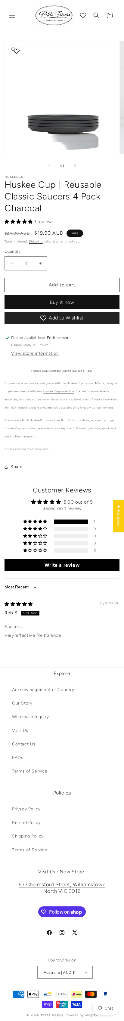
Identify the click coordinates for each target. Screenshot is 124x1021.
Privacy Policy (26, 809)
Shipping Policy (28, 836)
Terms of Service (30, 771)
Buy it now (62, 302)
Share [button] (17, 466)
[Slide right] (75, 165)
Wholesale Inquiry (30, 716)
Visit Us (20, 730)
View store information (35, 353)
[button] (12, 15)
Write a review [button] (62, 565)
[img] (19, 604)
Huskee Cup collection (58, 391)
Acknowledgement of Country (43, 689)
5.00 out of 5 (78, 502)
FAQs (17, 757)
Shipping (36, 241)
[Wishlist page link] (83, 15)
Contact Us (24, 744)
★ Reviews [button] (118, 515)
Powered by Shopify (81, 1015)
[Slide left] (48, 165)
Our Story (22, 703)
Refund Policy (26, 822)
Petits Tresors (52, 1015)
